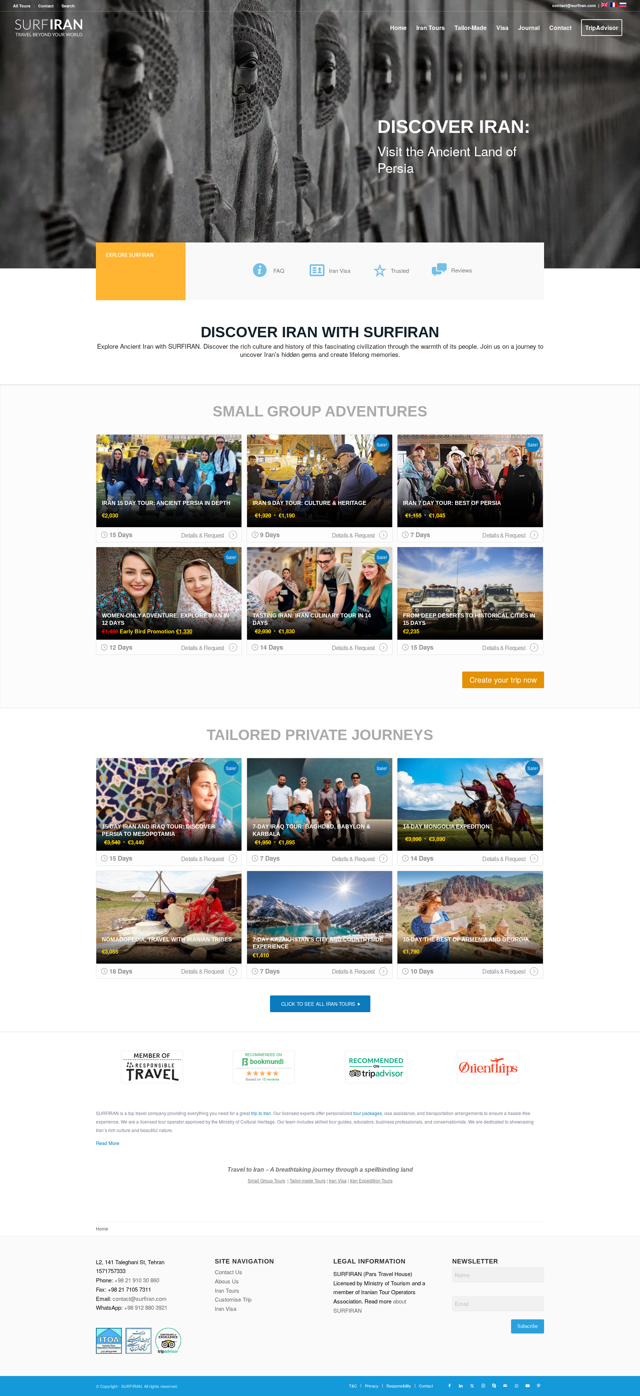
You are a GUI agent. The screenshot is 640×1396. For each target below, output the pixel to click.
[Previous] (6, 134)
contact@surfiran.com (140, 1298)
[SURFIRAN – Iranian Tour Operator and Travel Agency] (49, 27)
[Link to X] (471, 1385)
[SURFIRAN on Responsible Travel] (152, 1067)
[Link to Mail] (505, 1385)
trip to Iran (261, 1113)
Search (68, 6)
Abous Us (227, 1281)
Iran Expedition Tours (371, 1180)
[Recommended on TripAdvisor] (376, 1067)
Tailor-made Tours (308, 1180)
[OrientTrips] (488, 1067)
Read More (107, 1142)
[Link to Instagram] (483, 1385)
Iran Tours (227, 1290)
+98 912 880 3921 (145, 1307)
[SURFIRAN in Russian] (623, 5)
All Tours (21, 6)
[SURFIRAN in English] (605, 5)
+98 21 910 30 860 (136, 1280)
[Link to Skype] (494, 1385)
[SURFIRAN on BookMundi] (264, 1067)
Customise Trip (233, 1299)
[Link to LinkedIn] (460, 1385)
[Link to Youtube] (527, 1385)
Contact (46, 6)
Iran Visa (338, 1180)
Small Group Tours (266, 1180)
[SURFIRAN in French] (614, 5)
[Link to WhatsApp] (516, 1385)
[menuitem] (23, 6)
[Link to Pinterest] (538, 1385)
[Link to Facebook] (449, 1385)
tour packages (367, 1113)
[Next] (633, 134)
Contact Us (228, 1272)
